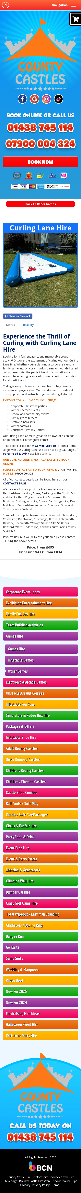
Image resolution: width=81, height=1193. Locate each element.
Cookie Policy (61, 1181)
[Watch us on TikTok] (58, 99)
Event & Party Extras (21, 859)
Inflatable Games (21, 660)
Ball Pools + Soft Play (22, 803)
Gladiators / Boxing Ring (24, 925)
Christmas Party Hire (21, 1035)
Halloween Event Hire (22, 1024)
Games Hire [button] (14, 636)
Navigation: (60, 5)
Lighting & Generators (23, 870)
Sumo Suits (14, 958)
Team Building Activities (24, 625)
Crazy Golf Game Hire (22, 903)
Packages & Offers (20, 726)
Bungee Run (15, 936)
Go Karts (12, 947)
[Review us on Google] (34, 99)
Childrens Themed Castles (26, 781)
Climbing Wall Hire (20, 881)
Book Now (40, 162)
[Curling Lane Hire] (40, 270)
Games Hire (16, 649)
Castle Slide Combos (21, 792)
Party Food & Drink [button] (20, 836)
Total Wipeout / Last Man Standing (32, 914)
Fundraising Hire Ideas (23, 1013)
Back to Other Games (40, 204)
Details (10, 325)
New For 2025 (16, 991)
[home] (5, 5)
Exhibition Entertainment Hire (29, 603)
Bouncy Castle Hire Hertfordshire (27, 1177)
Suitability (28, 325)
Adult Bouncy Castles (22, 748)
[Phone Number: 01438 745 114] (40, 130)
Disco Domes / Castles (23, 759)
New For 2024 (16, 1002)
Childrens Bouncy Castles (24, 770)
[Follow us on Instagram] (46, 99)
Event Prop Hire (17, 848)
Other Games (18, 671)
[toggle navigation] (73, 5)
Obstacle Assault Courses (25, 693)
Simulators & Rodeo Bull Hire (28, 715)
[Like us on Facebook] (22, 99)
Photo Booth (15, 980)
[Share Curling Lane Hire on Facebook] (40, 316)
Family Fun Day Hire (20, 614)
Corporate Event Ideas (23, 592)
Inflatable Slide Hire (21, 737)
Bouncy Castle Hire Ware (35, 1181)
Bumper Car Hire (18, 892)
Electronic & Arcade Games (26, 682)
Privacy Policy (41, 1185)
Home (55, 1185)
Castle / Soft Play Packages (27, 814)
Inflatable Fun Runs (20, 704)
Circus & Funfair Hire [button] (21, 826)
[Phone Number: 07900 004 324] (40, 145)
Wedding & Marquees (22, 969)
